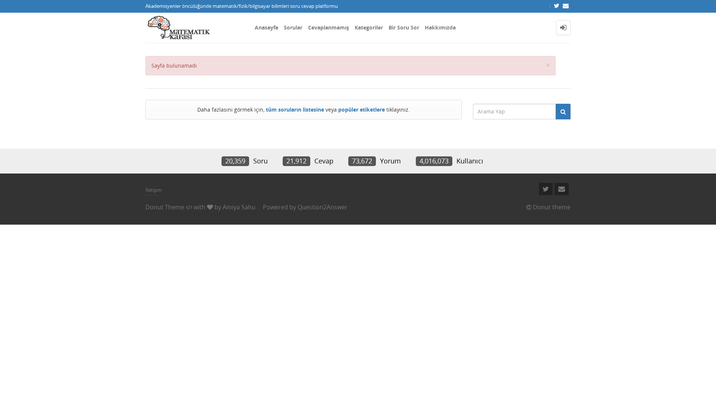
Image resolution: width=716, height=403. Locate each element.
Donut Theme (164, 207)
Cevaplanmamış (328, 27)
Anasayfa (266, 27)
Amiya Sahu (239, 207)
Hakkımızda (440, 27)
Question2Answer (323, 207)
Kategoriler (369, 27)
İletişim (153, 190)
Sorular (293, 27)
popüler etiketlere (361, 109)
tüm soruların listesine (295, 109)
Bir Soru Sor (404, 27)
